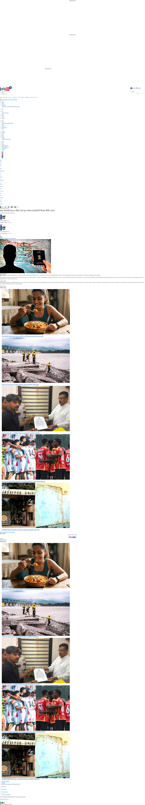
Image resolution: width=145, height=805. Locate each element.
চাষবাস (3, 128)
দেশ (8, 97)
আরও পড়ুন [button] (1, 538)
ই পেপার (3, 131)
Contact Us (4, 789)
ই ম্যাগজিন (3, 132)
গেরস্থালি (17, 106)
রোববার (3, 141)
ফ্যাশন (9, 106)
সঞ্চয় (36, 97)
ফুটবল (5, 113)
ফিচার (2, 143)
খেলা (18, 97)
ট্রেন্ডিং (3, 133)
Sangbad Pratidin (5, 781)
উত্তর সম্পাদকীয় (8, 139)
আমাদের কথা (3, 139)
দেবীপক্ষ (3, 144)
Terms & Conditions (6, 794)
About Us (4, 786)
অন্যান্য (7, 113)
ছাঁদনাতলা (3, 149)
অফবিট (3, 115)
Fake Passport (9, 532)
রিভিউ (6, 123)
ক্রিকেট (3, 113)
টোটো (15, 106)
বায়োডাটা (3, 126)
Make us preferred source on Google (8, 238)
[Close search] (130, 89)
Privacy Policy (5, 792)
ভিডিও (3, 136)
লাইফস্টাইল (27, 97)
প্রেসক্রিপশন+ (15, 97)
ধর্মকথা (3, 117)
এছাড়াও (1, 203)
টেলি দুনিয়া (11, 123)
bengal (3, 782)
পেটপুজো (12, 106)
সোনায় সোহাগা (4, 148)
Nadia (13, 532)
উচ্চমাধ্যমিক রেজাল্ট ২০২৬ (5, 147)
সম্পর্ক (7, 106)
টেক (13, 106)
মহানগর (4, 97)
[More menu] (144, 97)
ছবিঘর (31, 97)
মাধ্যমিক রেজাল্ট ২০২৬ (5, 145)
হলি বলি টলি (3, 123)
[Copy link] (1, 224)
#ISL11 (3, 102)
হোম (2, 101)
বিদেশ (11, 97)
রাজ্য (6, 97)
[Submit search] (137, 94)
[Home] (6, 88)
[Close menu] (0, 160)
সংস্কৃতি (8, 123)
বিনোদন (22, 97)
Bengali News (3, 532)
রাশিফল (34, 97)
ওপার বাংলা (3, 118)
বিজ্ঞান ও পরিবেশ (4, 127)
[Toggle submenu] (0, 175)
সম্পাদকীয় (3, 138)
